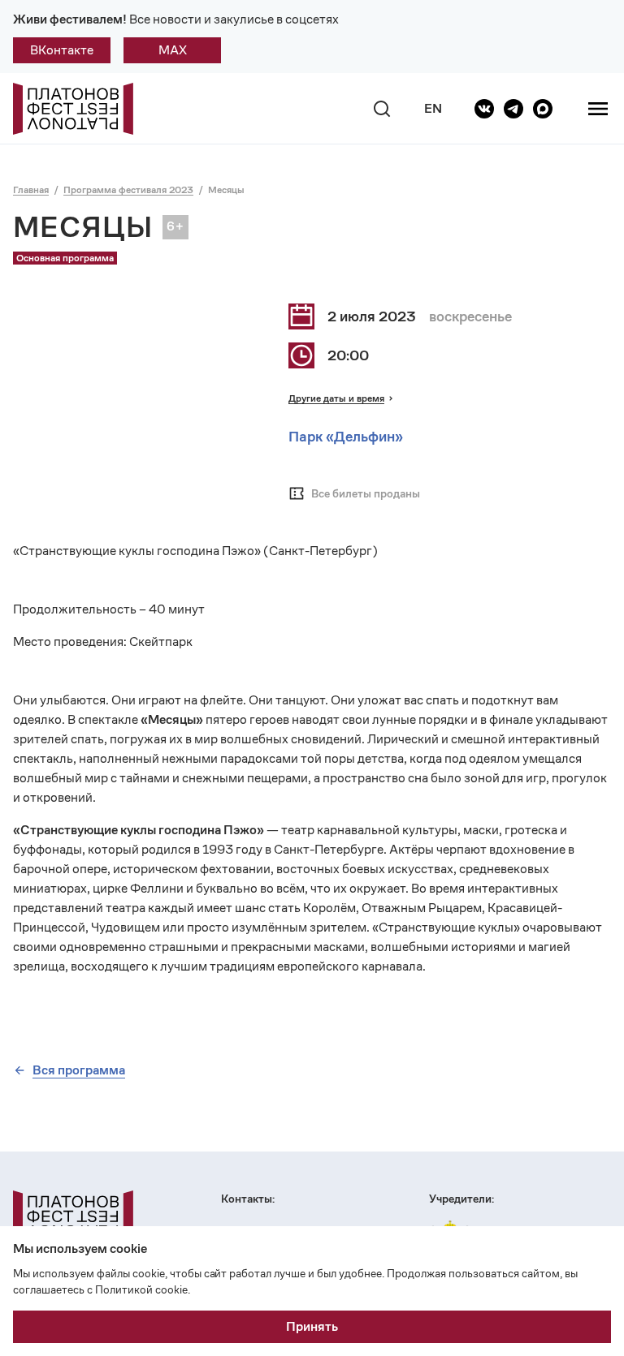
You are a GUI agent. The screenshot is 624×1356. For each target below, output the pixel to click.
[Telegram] (513, 108)
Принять (312, 1326)
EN (433, 108)
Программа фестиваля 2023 (128, 189)
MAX (172, 49)
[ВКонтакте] (484, 108)
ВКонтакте (61, 49)
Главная (31, 189)
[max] (542, 108)
